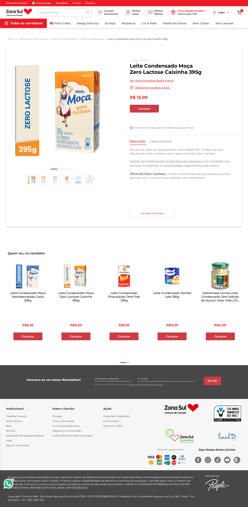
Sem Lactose (224, 23)
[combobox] (65, 12)
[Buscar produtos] (87, 12)
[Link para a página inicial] (11, 39)
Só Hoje (110, 23)
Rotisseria (128, 23)
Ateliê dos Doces (174, 23)
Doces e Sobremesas (64, 39)
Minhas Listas (136, 12)
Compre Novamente (111, 12)
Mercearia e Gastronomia (33, 39)
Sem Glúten (201, 23)
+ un (135, 119)
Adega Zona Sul (88, 23)
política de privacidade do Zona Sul (145, 384)
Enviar (213, 381)
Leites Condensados (92, 39)
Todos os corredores (26, 23)
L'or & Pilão (149, 23)
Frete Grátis (62, 23)
